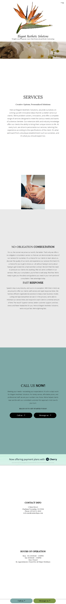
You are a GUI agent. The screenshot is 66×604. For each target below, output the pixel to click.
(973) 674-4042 (35, 511)
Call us (21, 601)
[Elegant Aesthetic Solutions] (33, 18)
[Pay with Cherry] (33, 459)
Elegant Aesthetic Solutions (33, 36)
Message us (44, 601)
